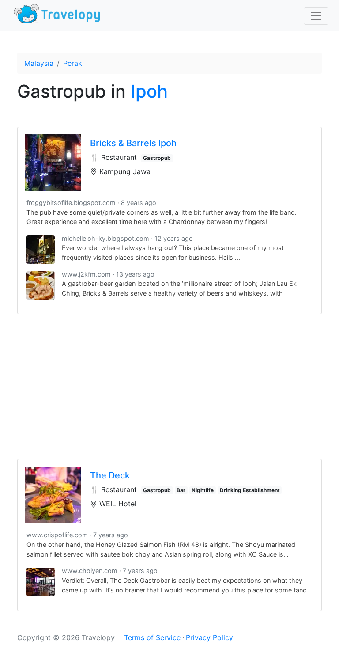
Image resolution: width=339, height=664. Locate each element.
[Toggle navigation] (316, 16)
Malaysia (38, 63)
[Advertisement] (169, 386)
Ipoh (149, 91)
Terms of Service (152, 637)
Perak (72, 63)
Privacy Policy (209, 637)
